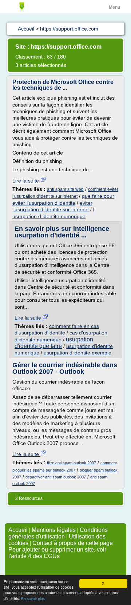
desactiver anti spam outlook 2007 (55, 477)
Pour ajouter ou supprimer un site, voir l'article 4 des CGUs (57, 552)
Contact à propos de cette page (72, 543)
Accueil (18, 530)
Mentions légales (54, 530)
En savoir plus (33, 599)
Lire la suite (26, 181)
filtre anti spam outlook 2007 (71, 463)
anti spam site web (65, 189)
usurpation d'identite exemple (77, 353)
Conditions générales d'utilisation (58, 533)
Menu (114, 7)
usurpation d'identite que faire (54, 342)
